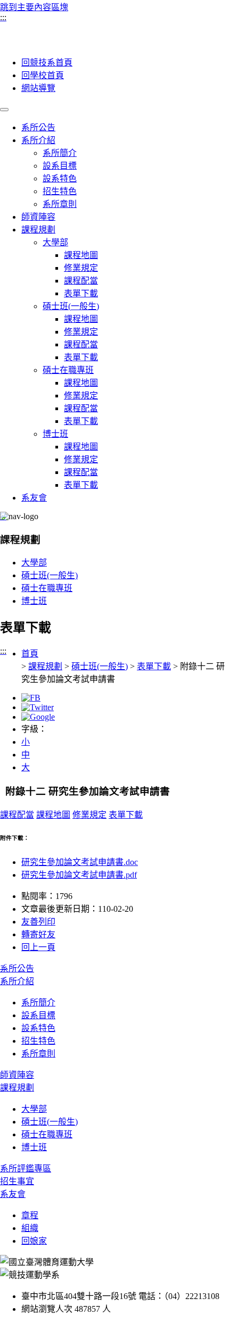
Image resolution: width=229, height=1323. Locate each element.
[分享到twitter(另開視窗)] (37, 707)
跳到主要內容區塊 (34, 7)
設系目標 (60, 165)
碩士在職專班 (68, 370)
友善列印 (38, 921)
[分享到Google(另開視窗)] (38, 716)
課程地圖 (81, 255)
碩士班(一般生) (71, 306)
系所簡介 (60, 152)
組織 (29, 1228)
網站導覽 (38, 88)
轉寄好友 (38, 934)
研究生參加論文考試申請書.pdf (79, 874)
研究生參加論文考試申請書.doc (79, 862)
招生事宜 (17, 1181)
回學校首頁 (42, 75)
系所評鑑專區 (25, 1168)
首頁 (29, 653)
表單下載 (81, 293)
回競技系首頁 (46, 62)
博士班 (55, 433)
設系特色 (60, 178)
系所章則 (60, 204)
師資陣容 (38, 216)
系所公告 (38, 127)
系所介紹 (38, 140)
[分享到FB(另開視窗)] (30, 697)
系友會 (34, 497)
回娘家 (34, 1240)
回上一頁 (38, 947)
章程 (29, 1215)
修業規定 (81, 267)
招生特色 (60, 191)
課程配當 (81, 280)
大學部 (55, 242)
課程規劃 (38, 229)
